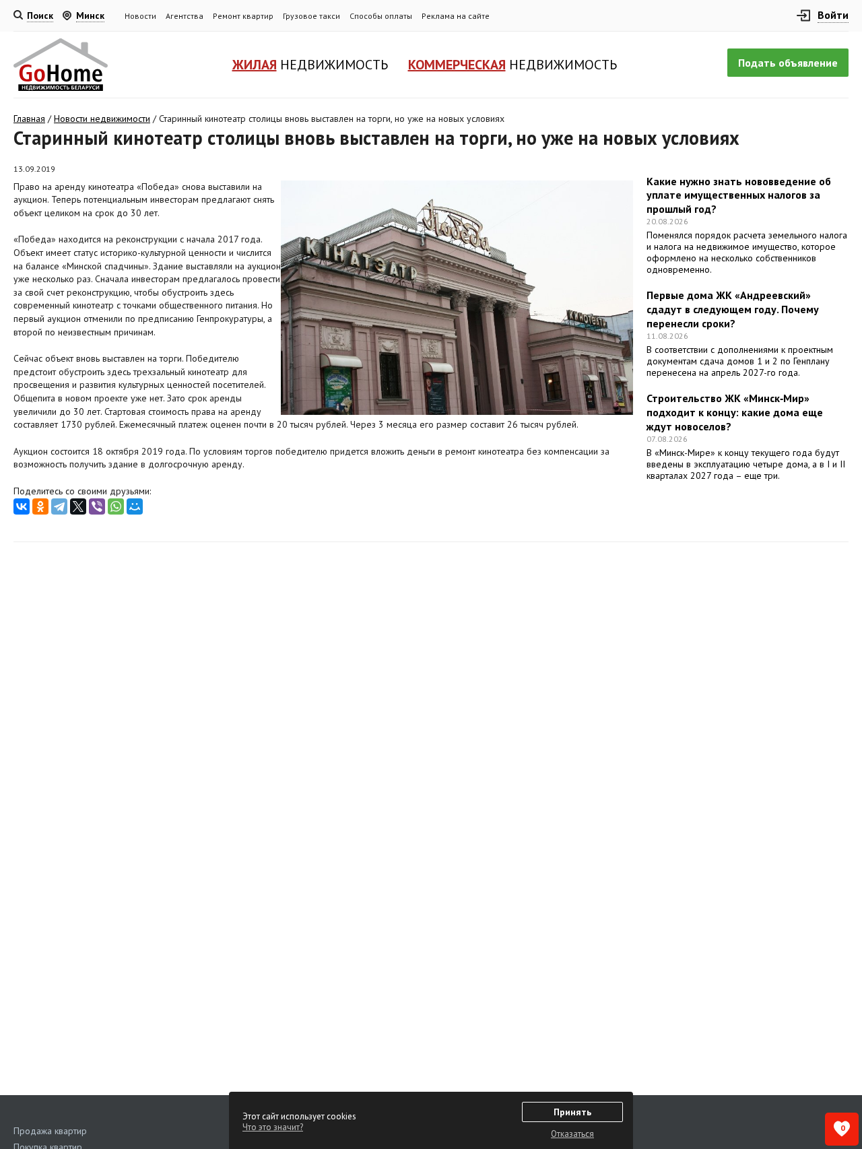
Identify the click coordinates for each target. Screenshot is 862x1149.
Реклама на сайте (456, 16)
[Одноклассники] (40, 506)
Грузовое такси (311, 16)
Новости (140, 16)
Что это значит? (272, 1127)
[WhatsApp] (116, 506)
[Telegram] (59, 506)
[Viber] (97, 506)
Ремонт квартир (243, 16)
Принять (572, 1112)
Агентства (184, 16)
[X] (78, 506)
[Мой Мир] (135, 506)
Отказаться (572, 1134)
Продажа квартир (50, 1131)
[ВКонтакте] (21, 506)
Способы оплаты (381, 16)
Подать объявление (788, 62)
